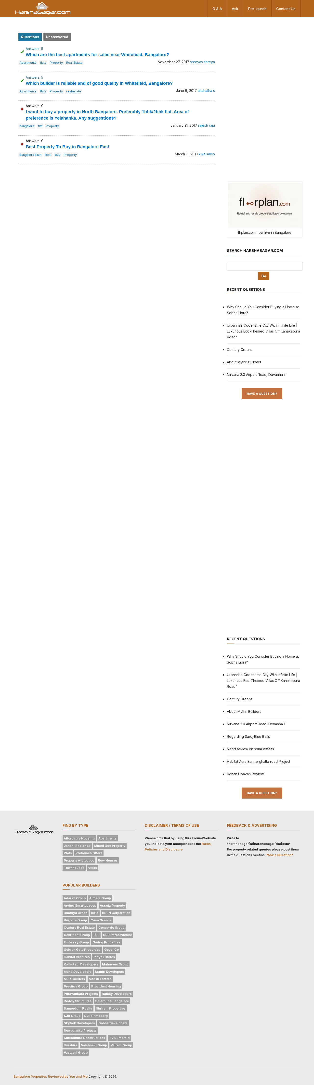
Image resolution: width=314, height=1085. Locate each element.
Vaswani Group (76, 1052)
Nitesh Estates (100, 979)
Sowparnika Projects (80, 1030)
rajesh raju (206, 125)
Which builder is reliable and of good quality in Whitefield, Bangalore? (99, 83)
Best (48, 155)
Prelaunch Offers (89, 853)
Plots (68, 853)
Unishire (70, 1045)
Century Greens (239, 349)
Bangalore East (30, 155)
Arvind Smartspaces (80, 905)
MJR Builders (74, 979)
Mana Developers (78, 972)
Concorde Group (111, 927)
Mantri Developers (109, 972)
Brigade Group (75, 920)
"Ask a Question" (279, 855)
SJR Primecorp (96, 1016)
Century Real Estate (79, 927)
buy (57, 155)
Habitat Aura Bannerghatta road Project (258, 761)
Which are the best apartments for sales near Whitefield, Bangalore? (97, 54)
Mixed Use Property (109, 846)
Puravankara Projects (81, 994)
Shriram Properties (111, 1008)
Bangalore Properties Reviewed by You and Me (50, 1076)
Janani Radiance (77, 846)
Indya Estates (104, 957)
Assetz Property (112, 905)
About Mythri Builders (244, 362)
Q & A (217, 8)
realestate (73, 91)
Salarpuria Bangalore (112, 1001)
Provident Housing (106, 986)
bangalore (26, 126)
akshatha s (206, 90)
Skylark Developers (79, 1023)
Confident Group (77, 935)
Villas (92, 868)
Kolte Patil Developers (81, 964)
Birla (94, 913)
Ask (235, 8)
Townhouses (74, 868)
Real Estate (74, 62)
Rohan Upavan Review (245, 774)
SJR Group (72, 1016)
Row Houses (108, 860)
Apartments (28, 62)
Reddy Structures (78, 1001)
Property (56, 62)
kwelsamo (207, 154)
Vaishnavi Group (94, 1045)
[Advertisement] (264, 98)
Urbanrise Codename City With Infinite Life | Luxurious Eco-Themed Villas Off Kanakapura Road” (263, 331)
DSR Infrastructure (117, 935)
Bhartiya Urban (75, 913)
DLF (96, 935)
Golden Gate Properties (82, 949)
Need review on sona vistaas (250, 749)
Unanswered (57, 37)
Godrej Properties (106, 942)
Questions (30, 37)
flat (40, 126)
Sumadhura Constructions (84, 1038)
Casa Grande (101, 920)
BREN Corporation (116, 913)
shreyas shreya (202, 62)
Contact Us (285, 8)
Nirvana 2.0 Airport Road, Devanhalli (256, 374)
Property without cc (79, 860)
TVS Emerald (119, 1038)
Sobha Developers (113, 1023)
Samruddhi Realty (78, 1008)
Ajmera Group (100, 898)
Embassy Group (76, 942)
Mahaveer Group (115, 964)
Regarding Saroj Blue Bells (248, 736)
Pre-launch (257, 8)
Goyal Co (111, 949)
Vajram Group (121, 1045)
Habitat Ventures (77, 957)
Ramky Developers (117, 994)
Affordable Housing (79, 838)
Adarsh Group (75, 898)
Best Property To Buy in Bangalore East (67, 146)
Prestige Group (76, 986)
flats (43, 62)
